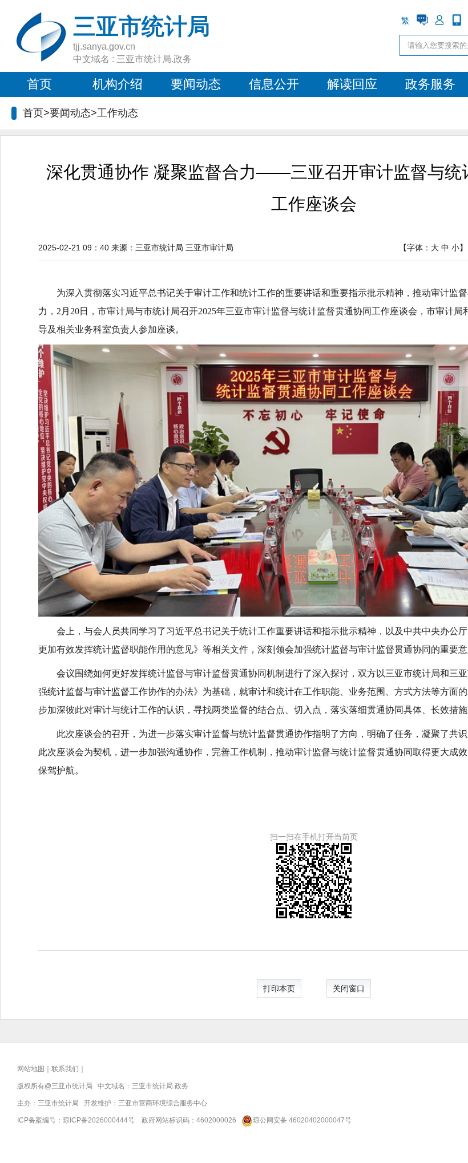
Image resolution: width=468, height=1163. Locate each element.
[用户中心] (439, 20)
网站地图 (31, 1069)
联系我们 (65, 1069)
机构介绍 (117, 84)
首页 (39, 84)
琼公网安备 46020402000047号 (302, 1120)
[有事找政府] (422, 20)
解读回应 (352, 84)
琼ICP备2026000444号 (99, 1120)
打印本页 (279, 988)
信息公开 (274, 84)
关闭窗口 (349, 988)
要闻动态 (196, 84)
